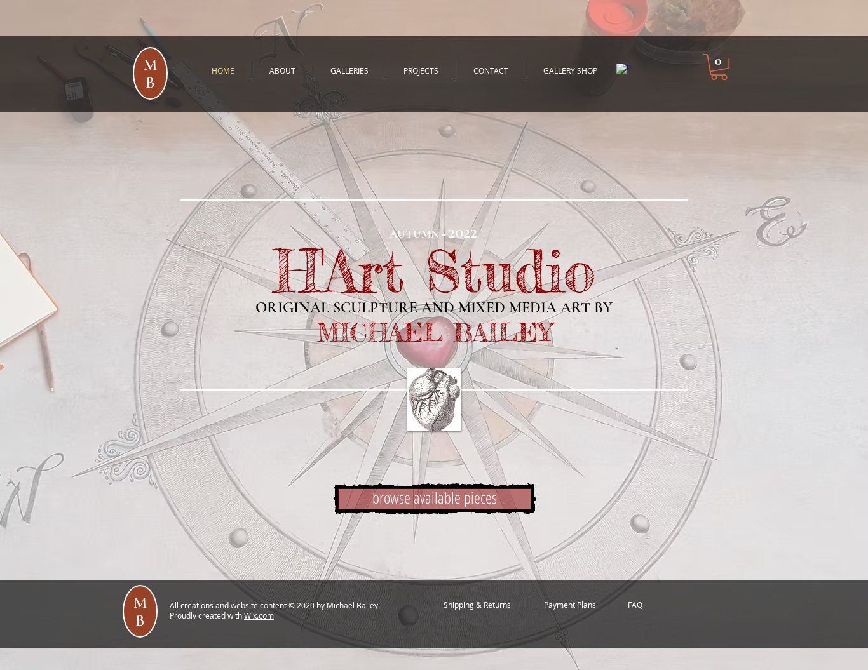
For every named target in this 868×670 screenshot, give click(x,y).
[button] (719, 67)
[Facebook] (623, 71)
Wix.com (259, 615)
